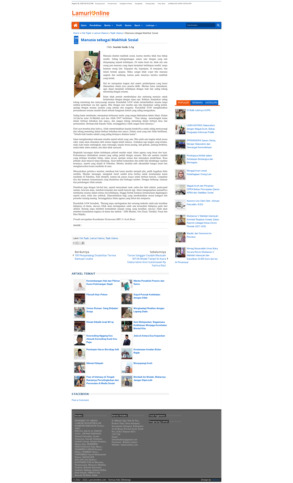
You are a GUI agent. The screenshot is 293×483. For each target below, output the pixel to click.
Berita (107, 25)
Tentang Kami (100, 3)
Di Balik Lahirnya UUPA (198, 110)
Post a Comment (80, 400)
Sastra (128, 25)
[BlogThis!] (77, 243)
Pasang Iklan (150, 3)
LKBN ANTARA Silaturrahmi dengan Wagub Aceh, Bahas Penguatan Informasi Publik (201, 128)
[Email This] (74, 243)
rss (207, 3)
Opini (84, 25)
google (203, 3)
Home (75, 25)
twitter (195, 3)
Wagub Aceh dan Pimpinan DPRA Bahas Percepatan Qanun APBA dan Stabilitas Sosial (203, 189)
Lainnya (150, 25)
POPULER (183, 102)
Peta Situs (161, 3)
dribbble (215, 3)
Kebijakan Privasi (126, 3)
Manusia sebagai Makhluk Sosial (109, 39)
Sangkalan (139, 3)
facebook (199, 3)
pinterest (219, 3)
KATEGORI (211, 102)
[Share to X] (80, 243)
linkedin (211, 3)
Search (218, 25)
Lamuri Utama (97, 238)
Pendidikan (95, 25)
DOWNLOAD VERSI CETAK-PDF (180, 3)
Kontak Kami (112, 3)
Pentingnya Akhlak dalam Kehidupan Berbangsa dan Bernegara (200, 159)
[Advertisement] (197, 51)
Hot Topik (84, 238)
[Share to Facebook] (83, 243)
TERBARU (197, 102)
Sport (137, 25)
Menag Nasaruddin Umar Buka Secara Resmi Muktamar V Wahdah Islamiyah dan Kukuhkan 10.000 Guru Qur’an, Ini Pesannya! (196, 255)
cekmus (216, 479)
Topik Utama (111, 238)
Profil (119, 25)
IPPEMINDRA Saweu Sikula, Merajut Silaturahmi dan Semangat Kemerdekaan (201, 144)
